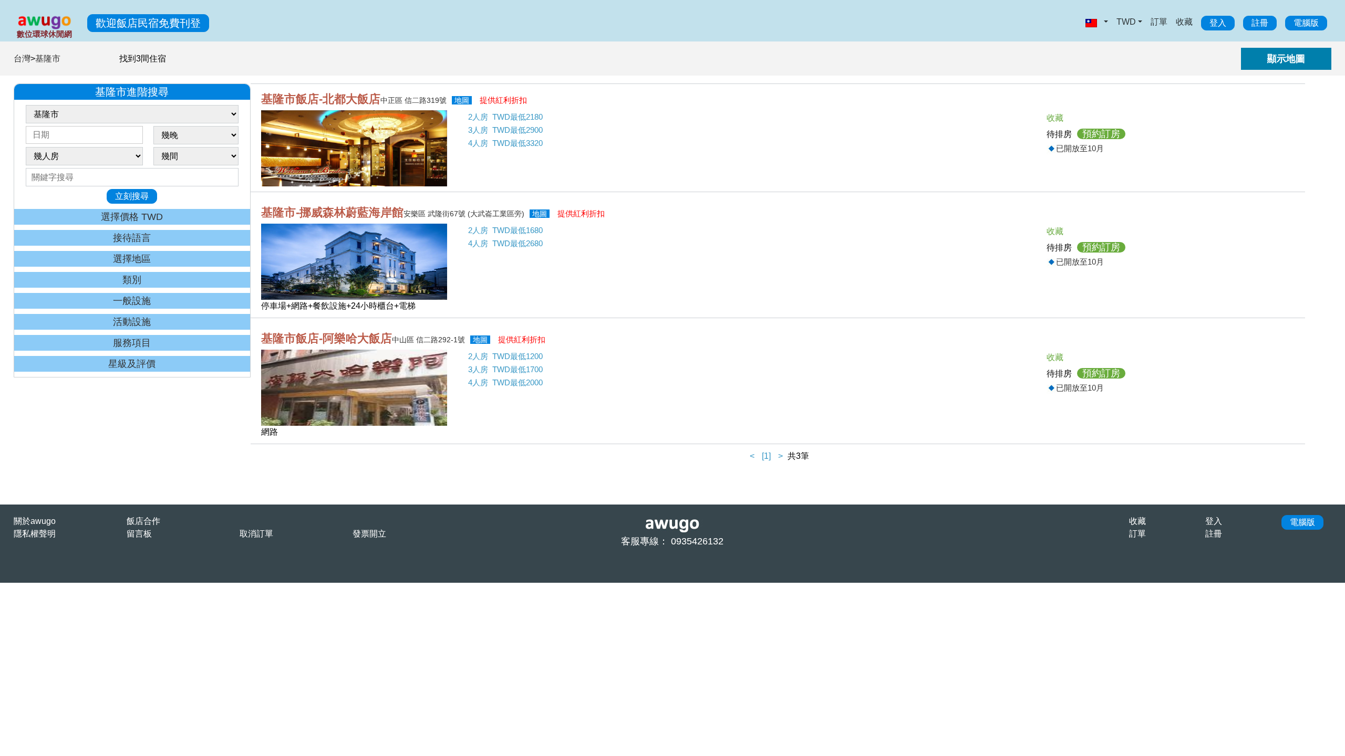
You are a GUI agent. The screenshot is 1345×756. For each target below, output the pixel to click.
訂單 (1159, 21)
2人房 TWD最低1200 (505, 356)
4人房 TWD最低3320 (505, 143)
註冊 (1259, 22)
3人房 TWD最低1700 (505, 369)
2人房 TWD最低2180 (505, 116)
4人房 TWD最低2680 (505, 243)
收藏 (1184, 21)
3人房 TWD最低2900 (505, 129)
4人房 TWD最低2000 (505, 382)
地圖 (461, 100)
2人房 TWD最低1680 (505, 230)
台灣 (22, 58)
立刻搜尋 (132, 196)
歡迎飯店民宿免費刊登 (148, 23)
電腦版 (1306, 22)
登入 (1217, 22)
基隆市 (47, 58)
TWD (1126, 21)
